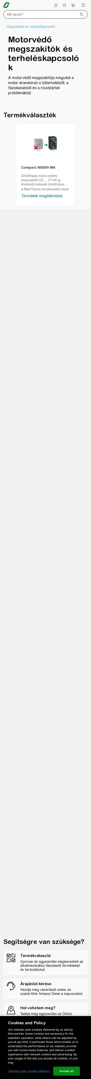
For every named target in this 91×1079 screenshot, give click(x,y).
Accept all (66, 1071)
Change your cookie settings (29, 1071)
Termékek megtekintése (41, 196)
